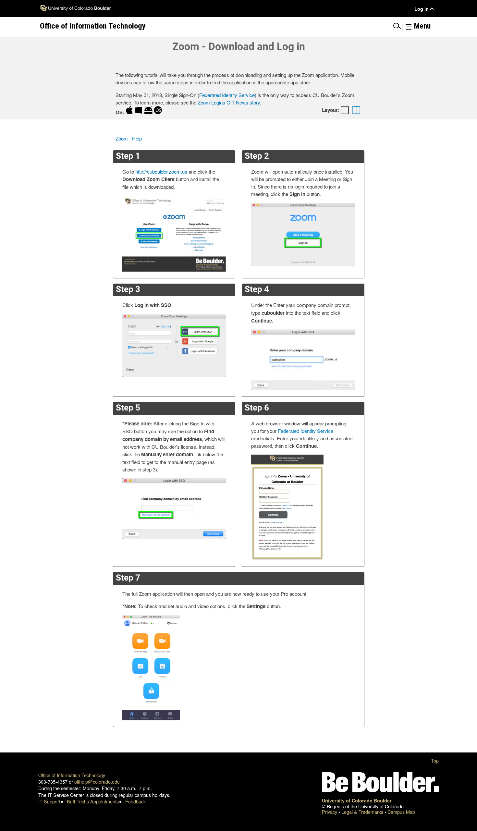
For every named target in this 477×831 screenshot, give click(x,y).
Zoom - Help (129, 138)
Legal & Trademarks (363, 811)
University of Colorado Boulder (357, 800)
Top (435, 760)
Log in (421, 9)
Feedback (135, 801)
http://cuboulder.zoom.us (161, 171)
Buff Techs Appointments (93, 801)
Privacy (330, 811)
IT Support (49, 801)
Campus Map (401, 811)
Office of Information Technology (71, 775)
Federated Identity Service (227, 95)
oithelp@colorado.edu (97, 781)
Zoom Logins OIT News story (229, 102)
